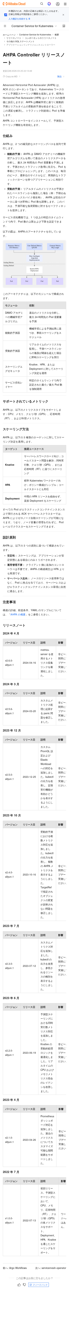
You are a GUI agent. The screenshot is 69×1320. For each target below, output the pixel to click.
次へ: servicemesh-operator (50, 1268)
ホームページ (9, 34)
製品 (59, 76)
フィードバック (40, 1284)
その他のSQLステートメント (20, 41)
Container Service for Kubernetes (35, 34)
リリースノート (13, 37)
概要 (57, 34)
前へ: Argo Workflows (15, 1268)
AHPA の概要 (17, 614)
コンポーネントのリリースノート (41, 37)
